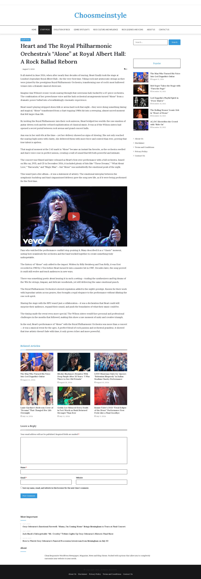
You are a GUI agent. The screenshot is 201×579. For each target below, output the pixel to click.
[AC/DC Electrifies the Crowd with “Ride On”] (140, 125)
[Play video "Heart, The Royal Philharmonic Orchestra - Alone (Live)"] (74, 216)
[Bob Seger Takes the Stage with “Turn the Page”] (140, 89)
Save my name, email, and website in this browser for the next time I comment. (56, 488)
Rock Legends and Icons (132, 29)
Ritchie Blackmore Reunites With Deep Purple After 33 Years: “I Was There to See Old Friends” (73, 376)
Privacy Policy (141, 151)
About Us (151, 29)
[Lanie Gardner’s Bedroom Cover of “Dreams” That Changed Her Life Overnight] (37, 396)
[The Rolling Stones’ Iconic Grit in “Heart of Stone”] (140, 113)
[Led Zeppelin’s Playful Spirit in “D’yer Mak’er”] (140, 102)
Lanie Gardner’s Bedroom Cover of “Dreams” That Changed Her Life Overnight (37, 410)
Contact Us (164, 29)
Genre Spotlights (82, 29)
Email (24, 478)
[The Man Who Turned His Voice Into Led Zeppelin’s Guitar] (37, 362)
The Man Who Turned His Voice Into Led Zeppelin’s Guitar (35, 375)
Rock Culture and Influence (105, 29)
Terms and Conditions (144, 147)
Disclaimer (139, 143)
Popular (157, 63)
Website (79, 478)
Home (34, 29)
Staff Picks (45, 29)
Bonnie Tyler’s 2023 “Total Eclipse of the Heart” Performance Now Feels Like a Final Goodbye (110, 410)
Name (24, 467)
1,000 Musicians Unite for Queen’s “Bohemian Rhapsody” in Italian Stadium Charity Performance (110, 376)
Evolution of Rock (62, 29)
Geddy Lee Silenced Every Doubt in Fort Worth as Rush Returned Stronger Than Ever (72, 410)
